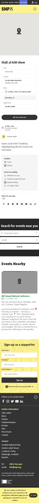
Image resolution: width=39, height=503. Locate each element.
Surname (5, 360)
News (4, 416)
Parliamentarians (9, 422)
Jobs (3, 428)
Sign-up (19, 380)
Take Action (23, 2)
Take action (6, 412)
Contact (5, 435)
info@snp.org (15, 467)
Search (19, 246)
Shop (6, 2)
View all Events (20, 117)
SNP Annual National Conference (16, 296)
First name (6, 350)
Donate (11, 2)
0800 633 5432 (15, 464)
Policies (16, 2)
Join (3, 2)
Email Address (7, 369)
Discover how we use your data (19, 386)
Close (34, 495)
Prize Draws (6, 431)
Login (35, 2)
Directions (9, 98)
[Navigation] (34, 9)
